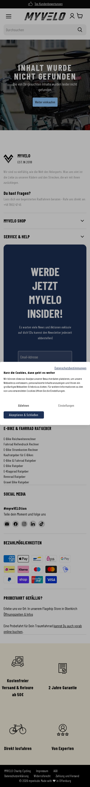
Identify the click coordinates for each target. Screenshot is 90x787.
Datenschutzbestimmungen (70, 368)
